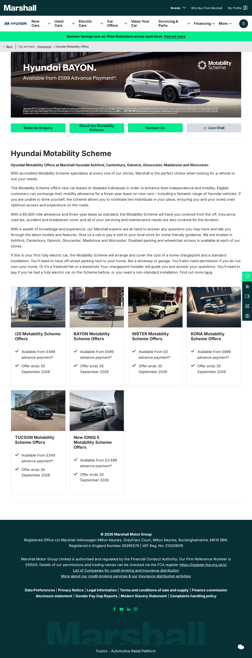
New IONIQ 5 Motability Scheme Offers (93, 442)
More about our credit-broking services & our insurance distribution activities (126, 576)
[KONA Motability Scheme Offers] (214, 307)
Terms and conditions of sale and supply (154, 590)
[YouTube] (121, 609)
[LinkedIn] (128, 609)
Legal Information (102, 590)
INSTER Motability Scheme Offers (150, 336)
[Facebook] (114, 609)
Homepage (44, 46)
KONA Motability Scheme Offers (208, 336)
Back (9, 46)
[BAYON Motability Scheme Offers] (97, 307)
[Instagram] (135, 609)
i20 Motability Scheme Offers (38, 336)
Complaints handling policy (193, 596)
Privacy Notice (71, 590)
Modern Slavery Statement (144, 596)
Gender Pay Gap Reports (96, 596)
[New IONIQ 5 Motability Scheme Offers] (97, 410)
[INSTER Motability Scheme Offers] (155, 307)
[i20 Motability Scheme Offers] (38, 307)
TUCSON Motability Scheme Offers (35, 440)
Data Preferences (40, 590)
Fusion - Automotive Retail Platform (126, 651)
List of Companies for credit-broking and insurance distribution (126, 570)
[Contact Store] (243, 23)
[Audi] (15, 23)
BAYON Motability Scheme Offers (92, 336)
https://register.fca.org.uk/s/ (203, 565)
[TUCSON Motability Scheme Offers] (38, 410)
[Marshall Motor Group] (20, 8)
